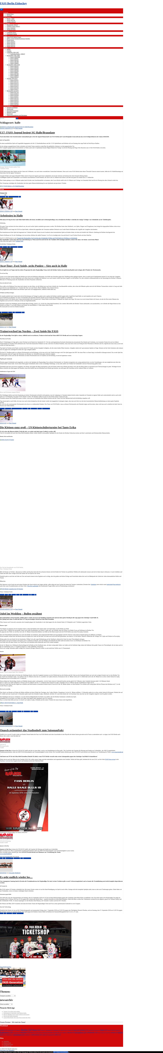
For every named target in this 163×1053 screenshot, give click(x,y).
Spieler (9, 49)
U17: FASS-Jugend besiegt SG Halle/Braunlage (27, 132)
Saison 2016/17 (14, 89)
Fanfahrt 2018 (19, 241)
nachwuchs (45, 1032)
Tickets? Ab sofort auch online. (11, 1011)
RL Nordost (6, 23)
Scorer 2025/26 (11, 20)
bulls (1, 247)
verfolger (20, 247)
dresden (70, 1030)
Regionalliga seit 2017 (13, 91)
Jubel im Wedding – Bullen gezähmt (21, 613)
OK (54, 1052)
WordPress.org (7, 1046)
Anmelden (6, 1041)
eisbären (13, 594)
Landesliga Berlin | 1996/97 (17, 54)
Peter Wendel (18, 128)
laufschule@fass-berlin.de (114, 584)
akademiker (5, 312)
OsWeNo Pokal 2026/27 (13, 26)
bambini (2, 594)
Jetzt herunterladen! (5, 856)
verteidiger (28, 1034)
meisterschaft (38, 1032)
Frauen (5, 35)
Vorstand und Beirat (12, 107)
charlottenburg (49, 1030)
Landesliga (6, 31)
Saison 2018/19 (14, 94)
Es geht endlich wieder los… (16, 877)
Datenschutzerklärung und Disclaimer (17, 115)
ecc (76, 1030)
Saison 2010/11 (14, 80)
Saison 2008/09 (14, 75)
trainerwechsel (46, 408)
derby (66, 1030)
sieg (99, 1032)
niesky (52, 1032)
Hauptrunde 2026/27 (12, 25)
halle (7, 196)
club (62, 1030)
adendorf (3, 1030)
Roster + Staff (10, 18)
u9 (35, 594)
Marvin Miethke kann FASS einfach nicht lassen (16, 1014)
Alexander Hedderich (14, 873)
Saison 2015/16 (14, 87)
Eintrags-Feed (7, 1043)
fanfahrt (5, 247)
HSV (113, 1030)
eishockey (25, 408)
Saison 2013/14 (14, 84)
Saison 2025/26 (14, 104)
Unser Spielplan (11, 28)
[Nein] (69, 1052)
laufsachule (26, 594)
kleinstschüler (16, 1032)
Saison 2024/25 (11, 41)
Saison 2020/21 (14, 97)
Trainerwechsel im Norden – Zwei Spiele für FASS (29, 331)
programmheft (9, 858)
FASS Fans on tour (110, 759)
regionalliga (18, 312)
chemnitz (56, 1030)
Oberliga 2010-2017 (12, 78)
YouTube (9, 15)
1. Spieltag (3, 711)
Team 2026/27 (7, 17)
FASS (17, 594)
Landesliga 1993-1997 (13, 52)
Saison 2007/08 (14, 74)
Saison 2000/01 (14, 58)
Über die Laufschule (32, 586)
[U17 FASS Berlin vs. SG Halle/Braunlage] (12, 186)
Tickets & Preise (11, 29)
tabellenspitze (13, 247)
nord (57, 1032)
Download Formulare (12, 110)
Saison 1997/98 (14, 61)
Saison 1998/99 (14, 63)
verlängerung (9, 1034)
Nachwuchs (10, 109)
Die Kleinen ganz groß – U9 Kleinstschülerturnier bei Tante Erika (38, 427)
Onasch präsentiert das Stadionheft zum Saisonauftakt (32, 730)
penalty (65, 1032)
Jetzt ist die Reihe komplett (10, 1016)
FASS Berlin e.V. (8, 106)
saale (23, 312)
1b (0, 312)
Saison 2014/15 (14, 86)
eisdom (10, 312)
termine (14, 913)
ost (22, 711)
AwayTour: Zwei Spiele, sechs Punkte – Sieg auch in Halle (33, 265)
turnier (33, 594)
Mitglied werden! (11, 112)
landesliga (25, 1032)
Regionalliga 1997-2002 (13, 55)
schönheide (92, 1032)
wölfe (58, 1034)
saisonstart (9, 913)
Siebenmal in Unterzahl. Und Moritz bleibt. (15, 1013)
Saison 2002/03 (14, 66)
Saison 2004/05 (14, 69)
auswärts (2, 408)
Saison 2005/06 (14, 71)
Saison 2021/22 (11, 46)
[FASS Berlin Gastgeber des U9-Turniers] (11, 589)
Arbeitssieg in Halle (11, 215)
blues (9, 594)
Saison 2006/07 (14, 72)
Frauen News (10, 40)
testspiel (108, 1032)
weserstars (51, 1034)
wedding (35, 711)
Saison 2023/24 (11, 43)
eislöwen (97, 1030)
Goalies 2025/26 (11, 22)
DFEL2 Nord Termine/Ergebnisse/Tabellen (18, 38)
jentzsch (19, 711)
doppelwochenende (16, 408)
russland (39, 408)
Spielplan (93, 584)
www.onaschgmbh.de (6, 854)
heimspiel (14, 711)
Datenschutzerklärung (62, 1052)
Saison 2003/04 (14, 68)
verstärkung (19, 1034)
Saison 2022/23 (11, 45)
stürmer (103, 1032)
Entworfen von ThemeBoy (7, 1050)
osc (30, 594)
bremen (43, 1030)
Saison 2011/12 (14, 81)
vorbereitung (20, 913)
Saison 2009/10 (14, 77)
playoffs (70, 1032)
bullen (1, 913)
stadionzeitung (27, 858)
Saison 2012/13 (14, 83)
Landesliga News (11, 32)
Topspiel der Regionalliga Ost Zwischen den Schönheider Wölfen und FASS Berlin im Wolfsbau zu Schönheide (47, 238)
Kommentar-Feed (8, 1044)
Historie (5, 48)
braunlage (2, 196)
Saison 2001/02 (14, 60)
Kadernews (6, 1032)
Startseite (5, 12)
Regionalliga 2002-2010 (13, 64)
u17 (20, 196)
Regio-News (10, 14)
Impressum (10, 114)
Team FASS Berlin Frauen (14, 37)
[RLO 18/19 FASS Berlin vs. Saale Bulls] (11, 702)
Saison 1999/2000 (15, 57)
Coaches (9, 51)
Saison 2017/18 (14, 92)
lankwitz (32, 1032)
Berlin (6, 594)
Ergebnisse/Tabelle (12, 34)
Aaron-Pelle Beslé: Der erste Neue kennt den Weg (16, 1017)
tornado (114, 1032)
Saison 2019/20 (14, 95)
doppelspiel (8, 408)
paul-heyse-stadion (13, 196)
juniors (118, 1030)
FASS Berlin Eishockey (13, 3)
